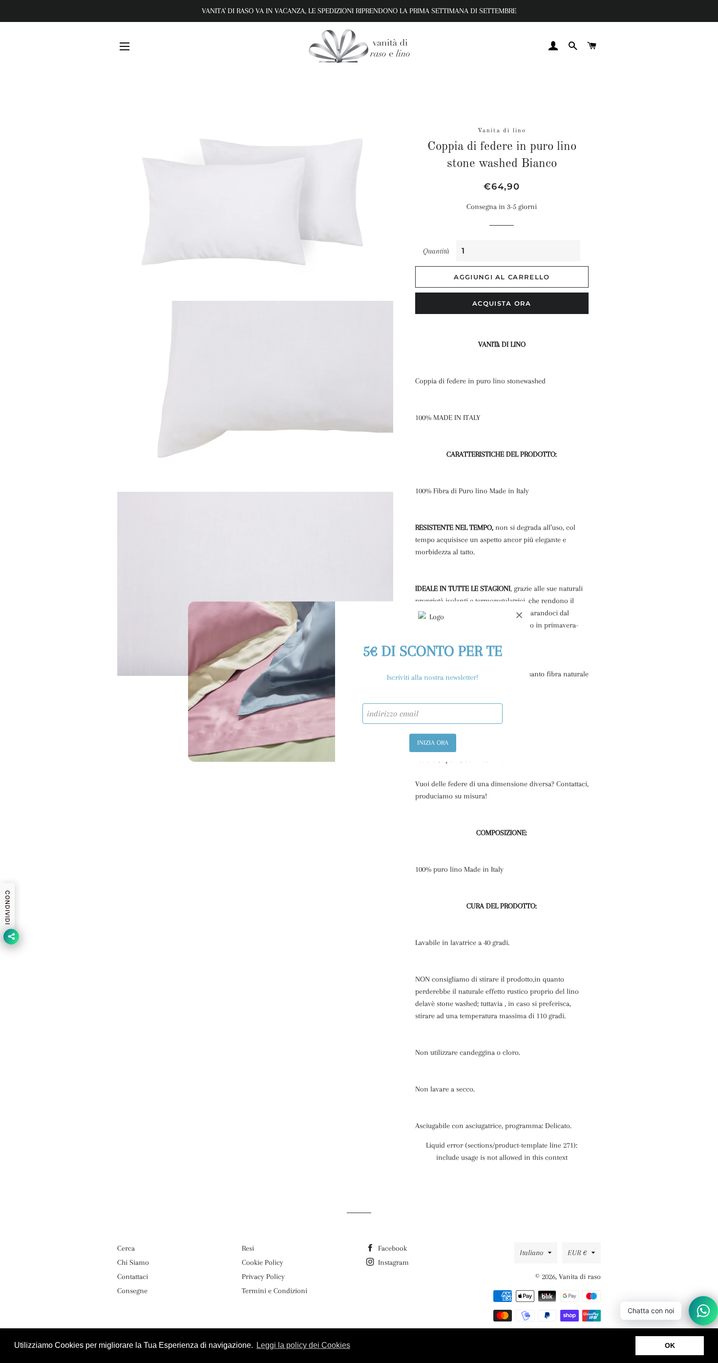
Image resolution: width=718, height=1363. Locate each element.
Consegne (132, 1290)
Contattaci (132, 1276)
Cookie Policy (262, 1262)
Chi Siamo (133, 1262)
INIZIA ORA (432, 742)
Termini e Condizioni (274, 1290)
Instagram (392, 1262)
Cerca (126, 1248)
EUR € (577, 1252)
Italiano (531, 1252)
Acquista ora (501, 303)
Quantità (436, 251)
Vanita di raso (580, 1276)
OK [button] (670, 1345)
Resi (248, 1248)
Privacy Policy (263, 1276)
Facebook (391, 1248)
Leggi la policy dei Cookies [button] (303, 1345)
